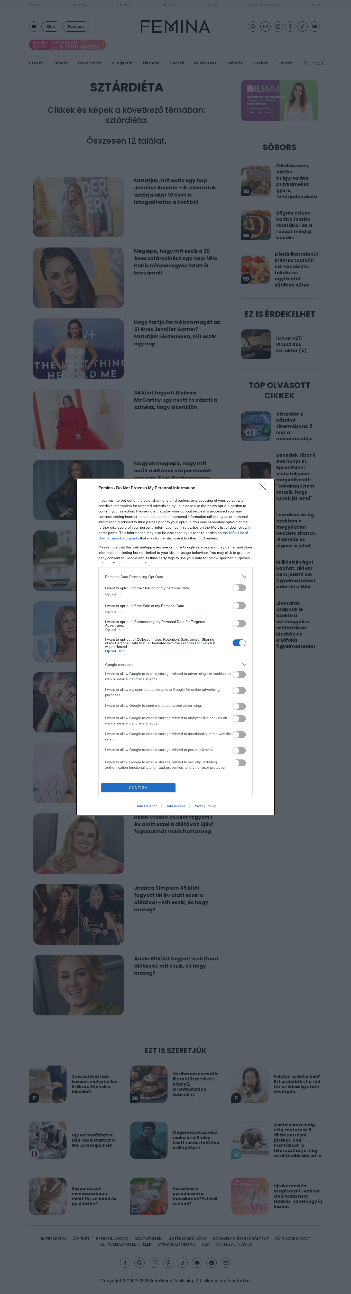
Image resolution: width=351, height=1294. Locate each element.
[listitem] (175, 576)
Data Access (175, 806)
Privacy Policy (204, 806)
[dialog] (175, 647)
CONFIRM (138, 788)
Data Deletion (146, 806)
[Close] (264, 488)
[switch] (239, 587)
